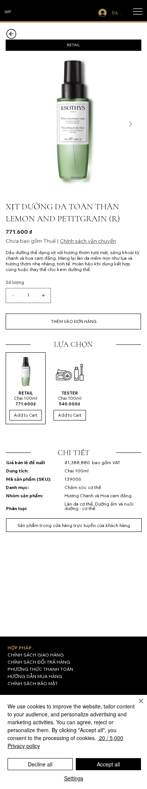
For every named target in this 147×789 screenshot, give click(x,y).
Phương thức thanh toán (40, 669)
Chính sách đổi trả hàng (39, 662)
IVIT (8, 11)
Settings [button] (73, 778)
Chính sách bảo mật (33, 683)
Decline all (40, 764)
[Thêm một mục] (43, 295)
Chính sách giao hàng (36, 655)
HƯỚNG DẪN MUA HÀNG (35, 676)
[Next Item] (130, 124)
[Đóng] (136, 705)
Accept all (108, 764)
